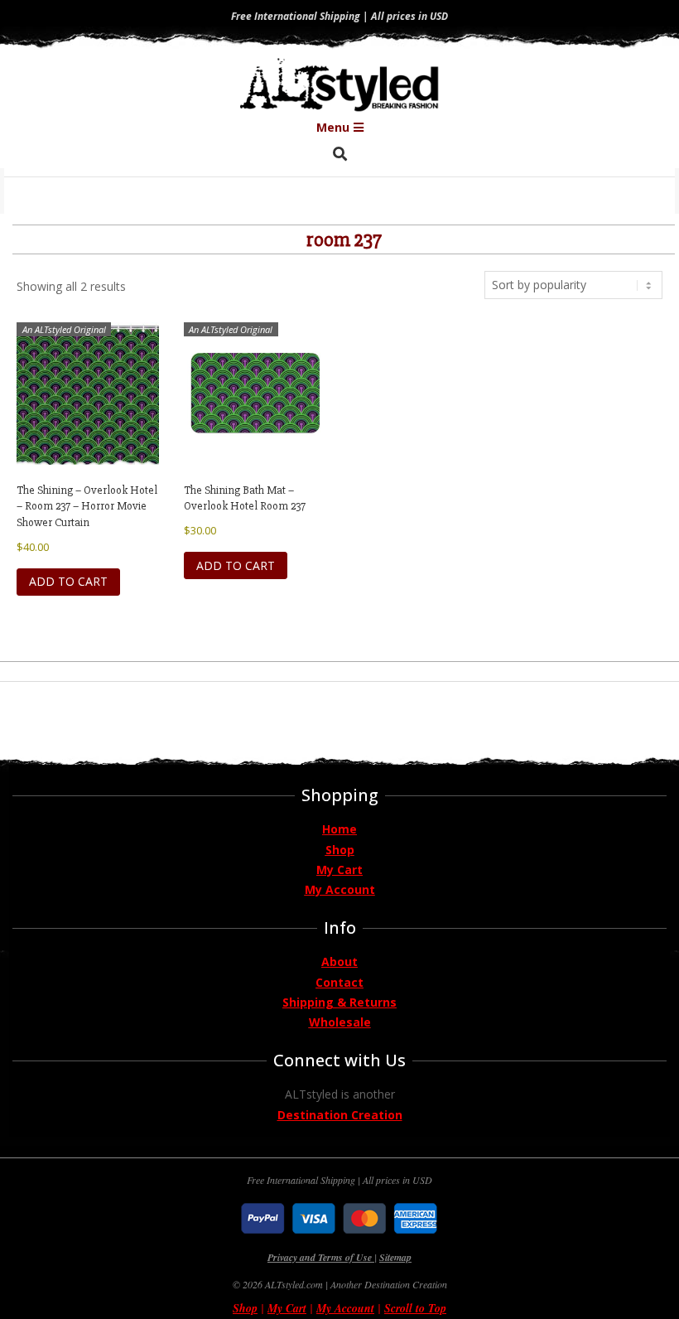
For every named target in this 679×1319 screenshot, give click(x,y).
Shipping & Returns (339, 1002)
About (339, 961)
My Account (340, 889)
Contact (339, 982)
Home (339, 829)
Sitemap (395, 1257)
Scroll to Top (415, 1308)
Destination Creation (339, 1115)
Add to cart (68, 581)
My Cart (339, 869)
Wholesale (340, 1022)
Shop (339, 850)
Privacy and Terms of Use (320, 1257)
